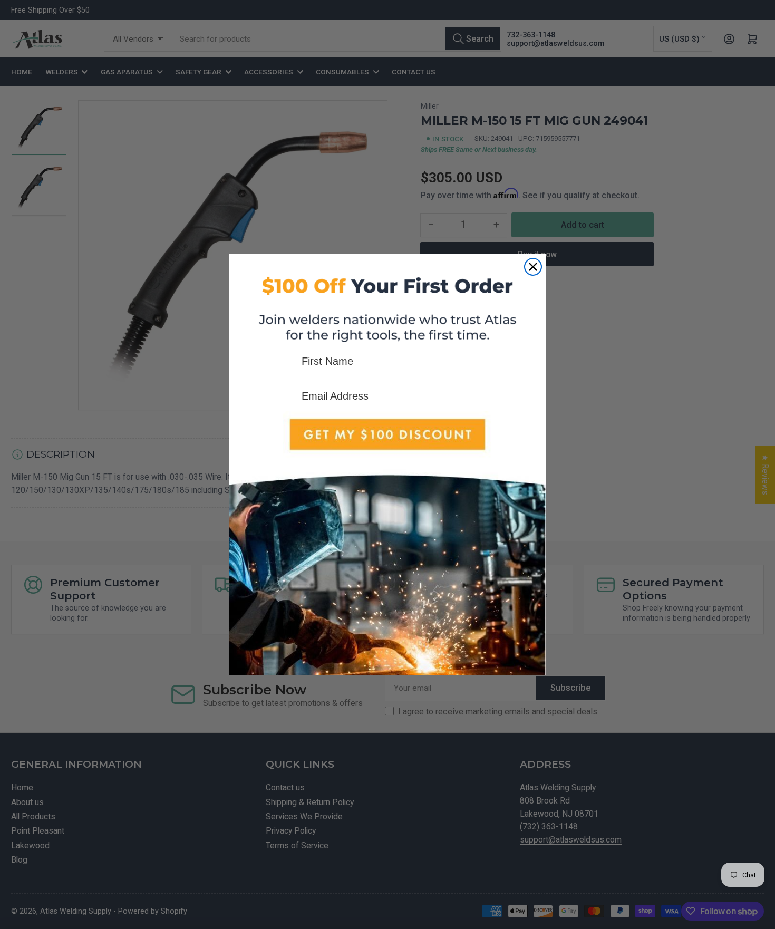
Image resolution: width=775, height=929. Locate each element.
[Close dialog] (533, 266)
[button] (387, 543)
